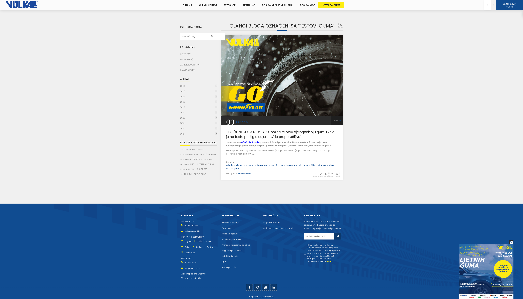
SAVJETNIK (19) (187, 70)
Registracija (495, 8)
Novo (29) (185, 54)
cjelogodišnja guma (288, 165)
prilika (183, 169)
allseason (185, 149)
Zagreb (188, 241)
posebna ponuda (205, 164)
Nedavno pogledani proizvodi (278, 228)
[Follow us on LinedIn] (273, 287)
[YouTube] (265, 287)
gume (195, 159)
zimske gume (200, 174)
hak (332, 165)
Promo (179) (186, 59)
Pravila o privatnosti (232, 239)
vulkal (229, 165)
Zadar (210, 247)
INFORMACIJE (187, 221)
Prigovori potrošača (232, 250)
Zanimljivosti (244, 173)
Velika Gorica (204, 241)
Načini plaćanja (230, 233)
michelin (184, 164)
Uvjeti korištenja (230, 256)
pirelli (193, 164)
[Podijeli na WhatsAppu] (331, 174)
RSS (340, 25)
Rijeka (199, 247)
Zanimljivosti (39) (190, 64)
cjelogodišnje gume (205, 154)
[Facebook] (249, 287)
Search (212, 36)
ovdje (329, 261)
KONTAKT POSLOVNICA (192, 236)
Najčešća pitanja (230, 222)
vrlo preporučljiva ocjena (311, 165)
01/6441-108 (191, 262)
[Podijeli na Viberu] (337, 174)
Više (336, 120)
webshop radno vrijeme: (193, 273)
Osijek (188, 247)
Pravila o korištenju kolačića (236, 244)
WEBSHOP (186, 258)
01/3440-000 (191, 225)
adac (327, 165)
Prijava (495, 2)
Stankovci (190, 252)
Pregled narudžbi (271, 222)
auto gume (198, 149)
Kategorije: (232, 173)
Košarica (509, 5)
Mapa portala (229, 267)
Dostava (226, 228)
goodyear (237, 165)
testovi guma (233, 168)
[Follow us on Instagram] (257, 287)
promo (191, 169)
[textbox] (202, 36)
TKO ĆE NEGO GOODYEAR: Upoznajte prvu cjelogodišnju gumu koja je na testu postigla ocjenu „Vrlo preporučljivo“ (280, 134)
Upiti (224, 261)
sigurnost (202, 169)
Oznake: (230, 162)
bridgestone (186, 154)
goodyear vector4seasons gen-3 (260, 165)
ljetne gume (205, 159)
